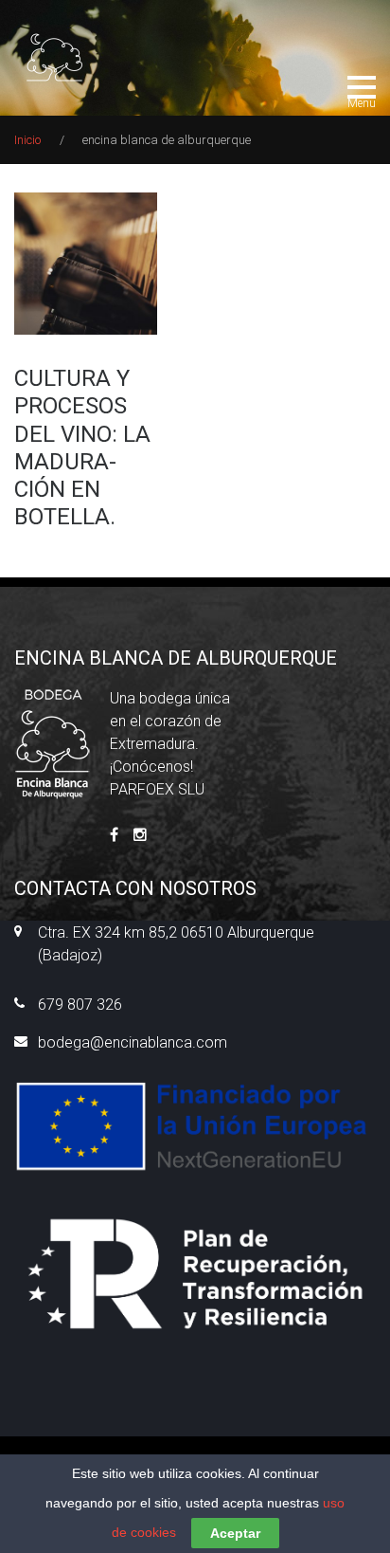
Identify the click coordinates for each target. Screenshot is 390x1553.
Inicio (27, 140)
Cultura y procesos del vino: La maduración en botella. (82, 447)
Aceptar (235, 1533)
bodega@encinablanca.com (132, 1042)
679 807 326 (80, 1005)
